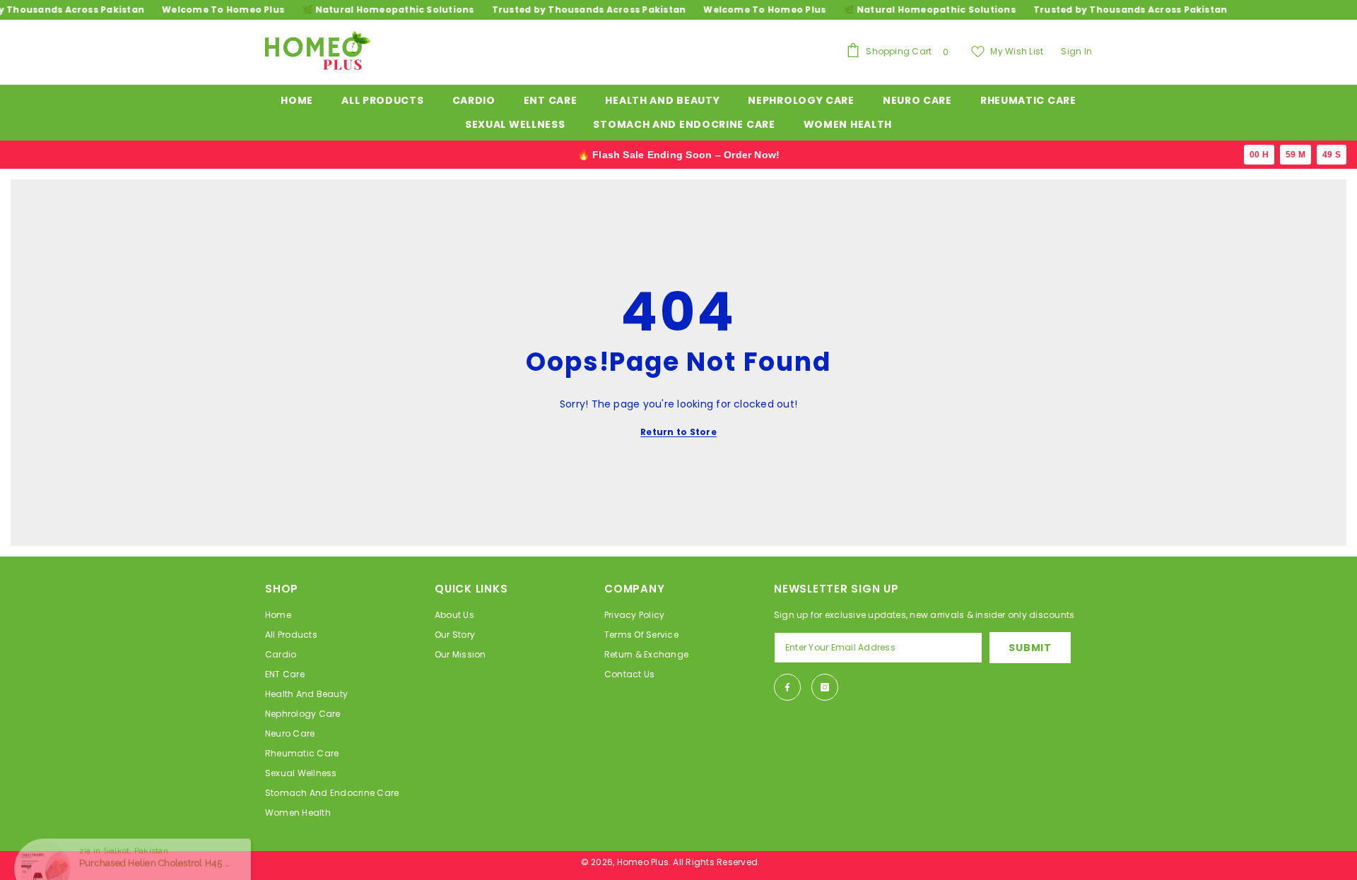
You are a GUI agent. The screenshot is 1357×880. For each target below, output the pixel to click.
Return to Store (678, 432)
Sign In (1076, 51)
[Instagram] (824, 687)
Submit (1030, 648)
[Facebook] (787, 687)
